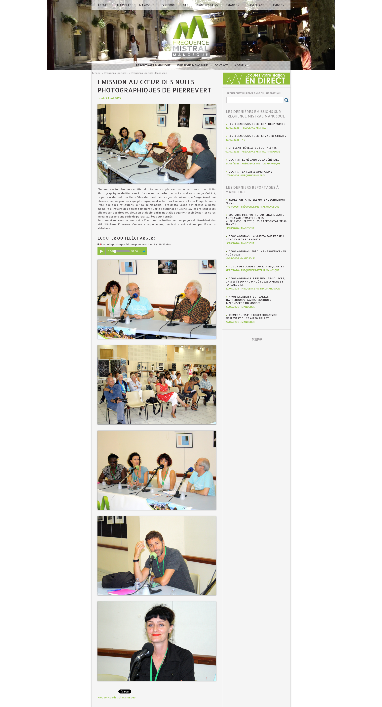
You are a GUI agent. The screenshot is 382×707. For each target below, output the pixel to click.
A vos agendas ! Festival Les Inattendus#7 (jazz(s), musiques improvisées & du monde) (248, 300)
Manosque (147, 5)
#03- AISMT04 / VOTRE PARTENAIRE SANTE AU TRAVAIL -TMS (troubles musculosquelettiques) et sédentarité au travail (256, 219)
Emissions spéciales (116, 73)
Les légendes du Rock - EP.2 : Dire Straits (257, 135)
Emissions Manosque (193, 65)
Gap (186, 5)
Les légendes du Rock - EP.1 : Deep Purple (257, 123)
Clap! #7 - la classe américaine (250, 171)
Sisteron (168, 5)
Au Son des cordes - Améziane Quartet (256, 266)
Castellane (256, 5)
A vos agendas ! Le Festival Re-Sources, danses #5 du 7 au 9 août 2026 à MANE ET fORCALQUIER (255, 281)
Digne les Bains (207, 5)
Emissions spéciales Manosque (149, 73)
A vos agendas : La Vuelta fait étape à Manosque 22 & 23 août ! (254, 238)
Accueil (104, 5)
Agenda (240, 65)
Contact (221, 65)
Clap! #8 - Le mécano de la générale (254, 159)
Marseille (124, 5)
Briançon (233, 5)
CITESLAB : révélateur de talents (253, 147)
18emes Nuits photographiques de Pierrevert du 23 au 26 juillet (251, 316)
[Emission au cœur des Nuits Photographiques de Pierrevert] (156, 105)
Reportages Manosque (153, 65)
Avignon (278, 5)
